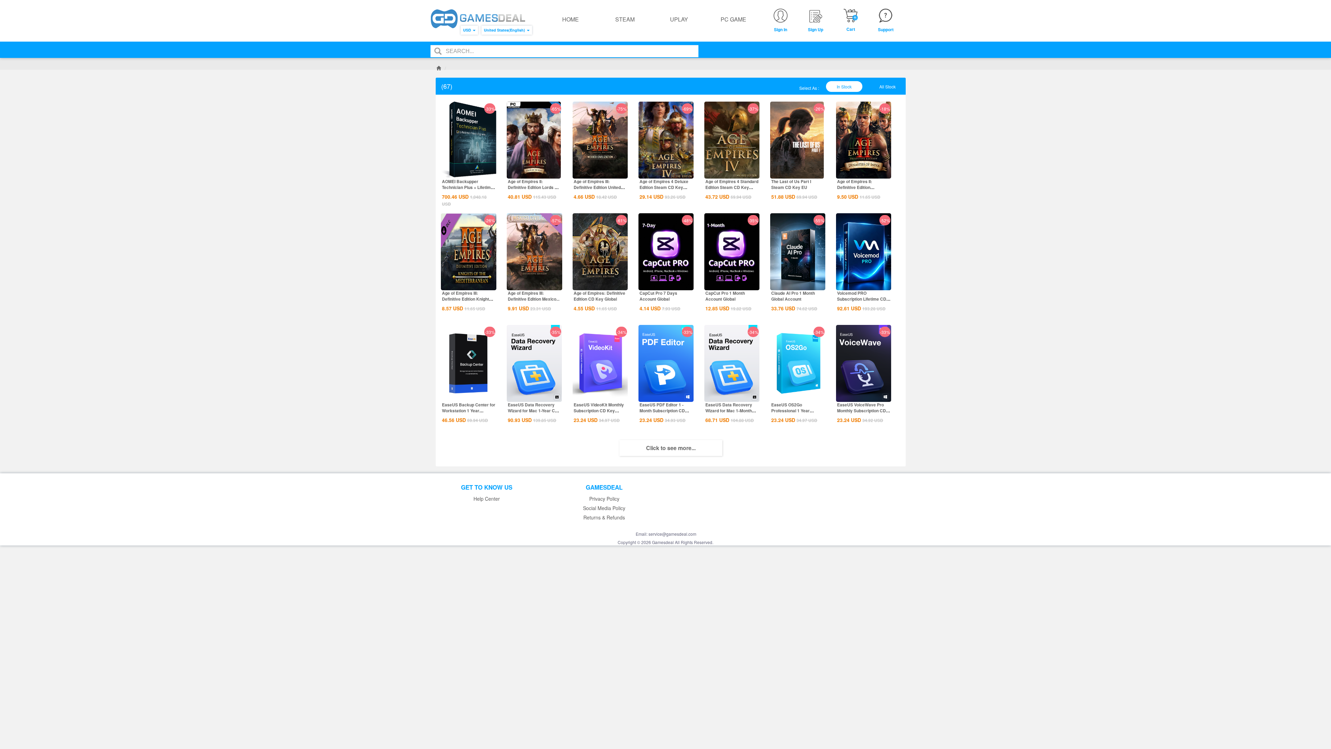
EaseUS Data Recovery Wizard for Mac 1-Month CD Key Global (728, 411)
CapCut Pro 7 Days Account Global (658, 296)
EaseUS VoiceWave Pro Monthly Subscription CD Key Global (861, 411)
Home (570, 19)
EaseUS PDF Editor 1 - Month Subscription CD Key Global (662, 411)
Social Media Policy (604, 508)
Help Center (486, 499)
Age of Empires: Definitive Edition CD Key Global (599, 296)
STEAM (625, 19)
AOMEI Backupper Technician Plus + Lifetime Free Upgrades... (467, 187)
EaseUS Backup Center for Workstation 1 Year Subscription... (468, 411)
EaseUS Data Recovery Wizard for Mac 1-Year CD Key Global (533, 411)
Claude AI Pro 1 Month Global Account (793, 296)
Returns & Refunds (604, 517)
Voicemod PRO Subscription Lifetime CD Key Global (861, 299)
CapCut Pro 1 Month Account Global (725, 296)
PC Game (733, 19)
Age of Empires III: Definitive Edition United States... (597, 187)
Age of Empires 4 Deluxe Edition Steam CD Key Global (664, 187)
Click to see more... (671, 448)
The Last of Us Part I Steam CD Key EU (791, 184)
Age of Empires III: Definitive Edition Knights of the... (466, 299)
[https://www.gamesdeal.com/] (477, 19)
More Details (468, 172)
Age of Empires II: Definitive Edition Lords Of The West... (533, 187)
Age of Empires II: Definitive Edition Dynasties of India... (856, 187)
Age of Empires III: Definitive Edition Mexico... (533, 296)
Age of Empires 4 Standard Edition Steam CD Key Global (731, 187)
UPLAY (679, 19)
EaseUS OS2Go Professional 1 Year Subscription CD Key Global (791, 413)
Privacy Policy (604, 499)
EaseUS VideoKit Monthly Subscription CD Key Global (599, 411)
